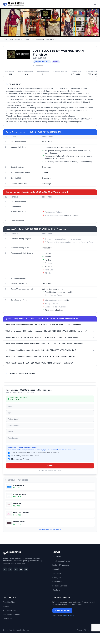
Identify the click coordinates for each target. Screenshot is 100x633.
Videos (6, 606)
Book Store (57, 582)
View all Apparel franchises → (50, 529)
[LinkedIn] (16, 569)
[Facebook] (5, 569)
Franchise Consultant (11, 615)
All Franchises (15, 39)
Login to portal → (69, 615)
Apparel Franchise (42, 62)
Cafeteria (56, 590)
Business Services (59, 586)
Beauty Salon (57, 577)
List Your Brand (63, 611)
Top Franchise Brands (61, 561)
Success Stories (9, 610)
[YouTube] (21, 569)
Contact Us (7, 619)
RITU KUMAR (15, 456)
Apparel (26, 39)
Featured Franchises (60, 565)
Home (5, 39)
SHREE (13, 453)
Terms (59, 470)
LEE (11, 459)
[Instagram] (26, 569)
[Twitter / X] (10, 569)
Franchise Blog (9, 602)
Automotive (56, 573)
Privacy (86, 630)
